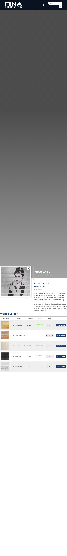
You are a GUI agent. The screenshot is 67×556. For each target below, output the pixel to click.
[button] (43, 5)
